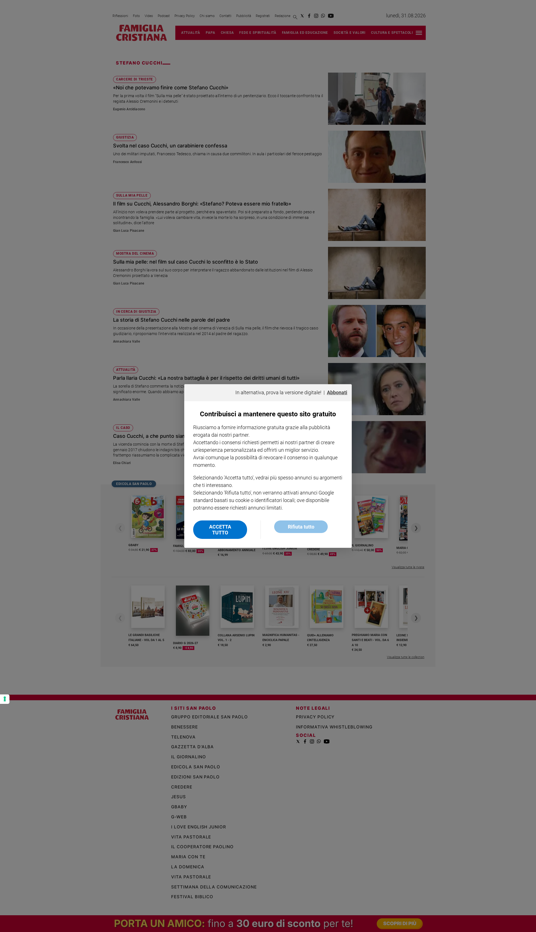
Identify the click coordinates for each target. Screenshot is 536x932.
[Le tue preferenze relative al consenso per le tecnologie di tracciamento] (4, 699)
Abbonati (337, 392)
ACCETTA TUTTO (220, 530)
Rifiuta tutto (301, 527)
